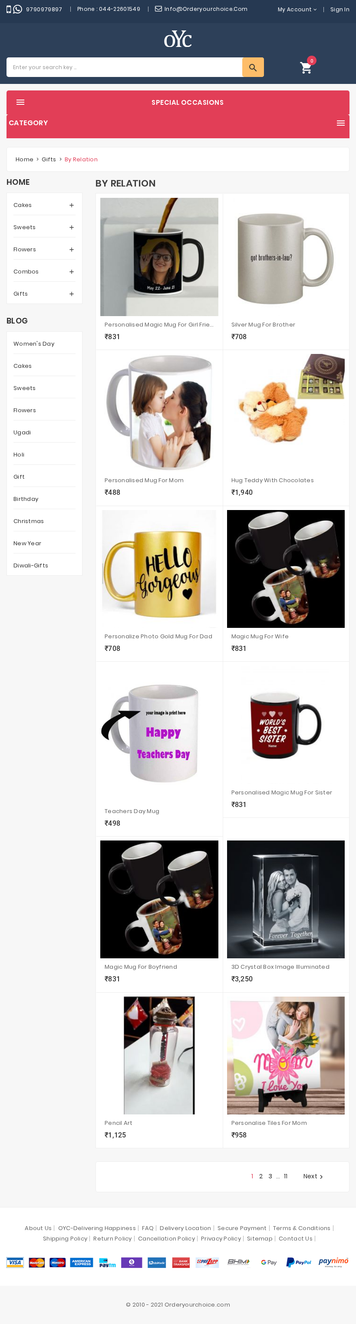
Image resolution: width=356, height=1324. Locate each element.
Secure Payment (242, 1228)
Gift (19, 477)
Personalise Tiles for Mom (269, 1123)
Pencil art (119, 1123)
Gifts (20, 294)
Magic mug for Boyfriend (141, 967)
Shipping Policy (65, 1238)
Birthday (25, 499)
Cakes (22, 205)
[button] (306, 67)
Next (314, 1177)
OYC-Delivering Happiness (97, 1228)
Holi (18, 454)
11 (286, 1176)
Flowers (24, 249)
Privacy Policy (221, 1238)
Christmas (28, 521)
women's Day (33, 344)
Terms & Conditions (302, 1228)
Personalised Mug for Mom (144, 480)
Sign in (339, 9)
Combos (26, 271)
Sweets (24, 227)
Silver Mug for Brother (263, 324)
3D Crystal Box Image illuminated (280, 967)
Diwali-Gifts (30, 565)
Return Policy (112, 1238)
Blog (17, 321)
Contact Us (296, 1238)
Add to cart (117, 338)
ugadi (22, 432)
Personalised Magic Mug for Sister (282, 792)
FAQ (148, 1228)
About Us (38, 1228)
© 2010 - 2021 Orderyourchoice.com (178, 1305)
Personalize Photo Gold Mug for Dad (158, 636)
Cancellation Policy (166, 1238)
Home (18, 182)
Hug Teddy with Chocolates (272, 480)
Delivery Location (185, 1228)
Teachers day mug (132, 811)
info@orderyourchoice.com (206, 9)
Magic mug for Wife (260, 636)
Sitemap (260, 1238)
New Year (27, 543)
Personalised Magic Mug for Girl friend (159, 324)
